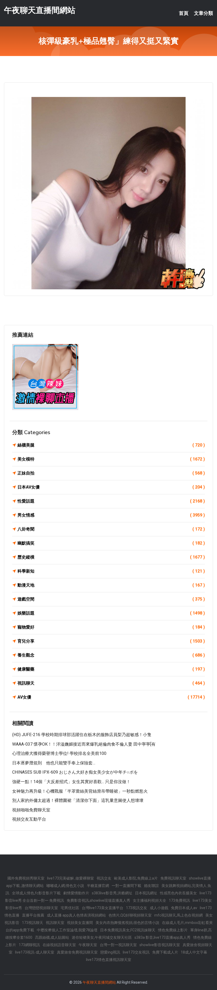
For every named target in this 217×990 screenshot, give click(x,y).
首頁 (183, 13)
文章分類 (203, 13)
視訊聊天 (111, 683)
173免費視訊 (179, 900)
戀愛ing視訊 (110, 952)
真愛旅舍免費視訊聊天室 (77, 952)
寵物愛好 (111, 627)
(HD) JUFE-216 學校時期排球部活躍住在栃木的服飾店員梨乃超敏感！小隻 (81, 734)
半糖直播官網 (98, 886)
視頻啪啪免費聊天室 (31, 809)
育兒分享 (111, 641)
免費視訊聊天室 (173, 878)
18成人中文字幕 (194, 952)
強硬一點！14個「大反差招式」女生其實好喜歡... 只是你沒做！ (71, 781)
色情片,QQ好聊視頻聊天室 (130, 915)
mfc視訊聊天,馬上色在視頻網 (178, 915)
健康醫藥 (111, 669)
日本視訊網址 (146, 893)
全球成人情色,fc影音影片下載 (36, 893)
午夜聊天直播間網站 (39, 10)
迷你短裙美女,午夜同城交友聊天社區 (102, 937)
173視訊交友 (136, 908)
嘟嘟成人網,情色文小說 (65, 886)
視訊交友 (104, 878)
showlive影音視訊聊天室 (159, 945)
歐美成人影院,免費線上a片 (136, 878)
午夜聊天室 (88, 945)
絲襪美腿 (111, 445)
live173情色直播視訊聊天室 (108, 960)
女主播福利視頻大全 (149, 900)
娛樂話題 (111, 613)
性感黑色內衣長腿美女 (178, 893)
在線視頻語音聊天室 (59, 945)
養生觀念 (111, 655)
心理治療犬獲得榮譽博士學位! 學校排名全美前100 (59, 753)
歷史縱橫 (111, 557)
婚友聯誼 (151, 886)
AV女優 (111, 697)
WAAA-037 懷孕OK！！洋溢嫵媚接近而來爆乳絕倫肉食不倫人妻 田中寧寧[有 (84, 744)
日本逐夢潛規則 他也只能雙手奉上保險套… (53, 762)
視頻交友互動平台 (29, 819)
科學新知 (111, 571)
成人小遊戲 (159, 908)
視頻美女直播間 (80, 923)
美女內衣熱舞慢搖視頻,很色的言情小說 (127, 923)
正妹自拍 (111, 473)
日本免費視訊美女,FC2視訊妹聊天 (127, 930)
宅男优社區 (70, 908)
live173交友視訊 (136, 952)
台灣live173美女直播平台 (102, 908)
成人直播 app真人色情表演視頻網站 (76, 915)
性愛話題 (111, 501)
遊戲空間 (111, 599)
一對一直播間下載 (126, 886)
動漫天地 (111, 585)
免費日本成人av (184, 908)
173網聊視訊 (29, 945)
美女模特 (111, 459)
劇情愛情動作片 (76, 893)
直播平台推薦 (33, 915)
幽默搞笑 (111, 543)
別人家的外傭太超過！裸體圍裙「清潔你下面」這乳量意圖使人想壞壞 (77, 800)
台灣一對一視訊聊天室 (118, 945)
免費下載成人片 (165, 952)
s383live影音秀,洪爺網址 (112, 893)
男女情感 (111, 515)
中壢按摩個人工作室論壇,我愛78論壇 (67, 930)
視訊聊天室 (55, 923)
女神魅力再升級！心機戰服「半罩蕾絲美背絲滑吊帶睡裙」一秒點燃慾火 (80, 791)
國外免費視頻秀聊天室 (25, 878)
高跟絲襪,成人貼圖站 (52, 937)
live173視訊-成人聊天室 (34, 952)
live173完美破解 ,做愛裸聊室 (70, 878)
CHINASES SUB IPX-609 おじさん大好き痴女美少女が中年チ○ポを (75, 772)
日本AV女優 (111, 487)
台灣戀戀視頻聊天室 (41, 908)
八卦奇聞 (111, 529)
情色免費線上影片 (173, 930)
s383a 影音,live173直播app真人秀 (162, 937)
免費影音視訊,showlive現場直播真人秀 (98, 900)
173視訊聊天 (32, 923)
